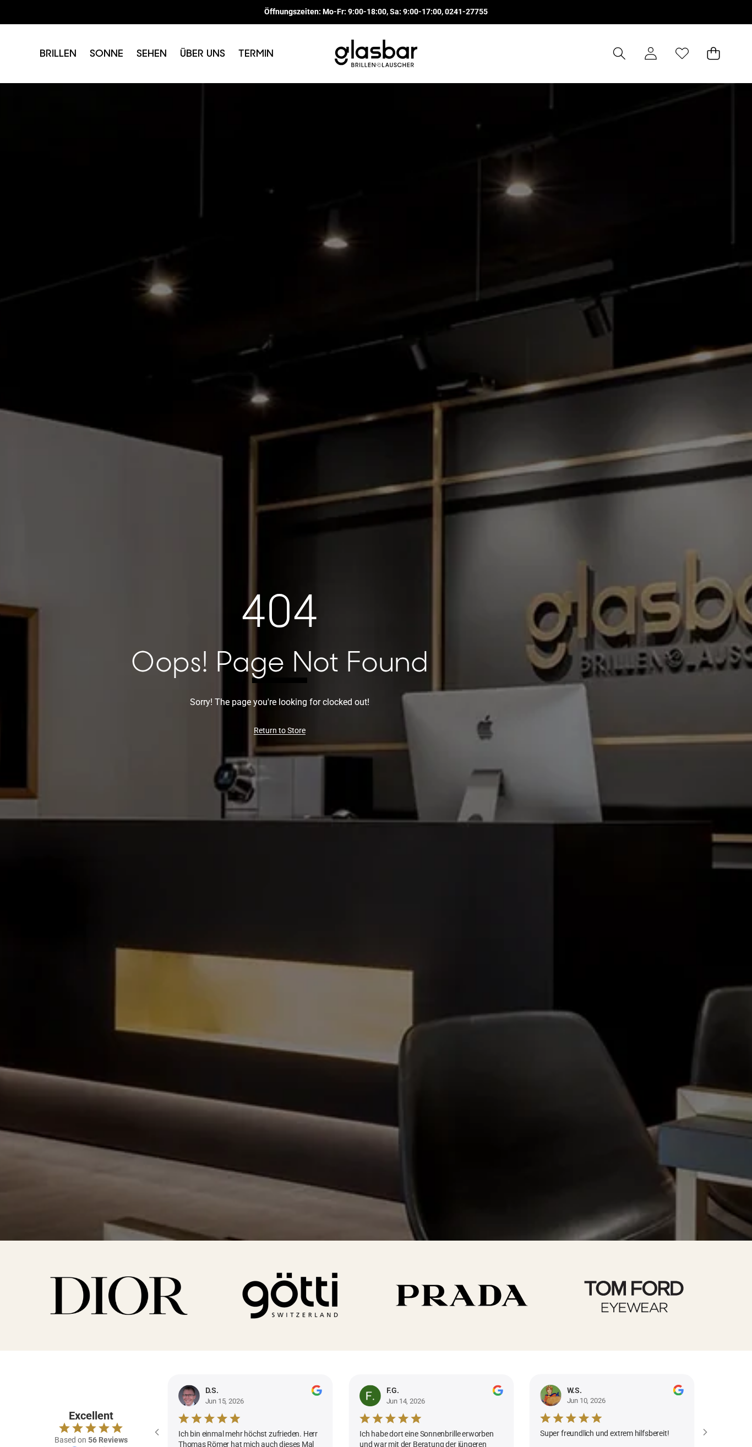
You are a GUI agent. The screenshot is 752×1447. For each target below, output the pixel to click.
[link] (280, 730)
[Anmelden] (650, 53)
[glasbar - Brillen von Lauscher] (376, 53)
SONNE (106, 53)
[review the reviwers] (316, 1390)
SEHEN (152, 53)
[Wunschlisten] (681, 53)
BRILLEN (58, 53)
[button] (619, 53)
